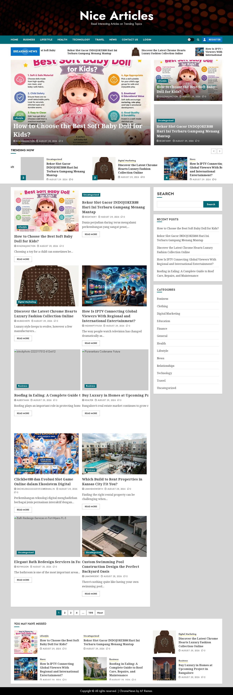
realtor (89, 400)
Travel (99, 39)
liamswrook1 (92, 576)
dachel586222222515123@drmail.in (36, 489)
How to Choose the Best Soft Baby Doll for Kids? (77, 130)
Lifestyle (46, 39)
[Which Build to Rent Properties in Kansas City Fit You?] (114, 453)
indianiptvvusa (93, 326)
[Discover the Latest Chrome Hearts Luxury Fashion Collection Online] (94, 168)
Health (62, 39)
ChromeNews (127, 691)
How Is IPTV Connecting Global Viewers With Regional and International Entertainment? (201, 169)
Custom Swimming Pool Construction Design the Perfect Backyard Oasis (110, 566)
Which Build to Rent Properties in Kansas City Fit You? (112, 481)
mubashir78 (23, 321)
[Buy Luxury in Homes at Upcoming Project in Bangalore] (164, 668)
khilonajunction (25, 141)
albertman (23, 400)
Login (147, 39)
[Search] (198, 39)
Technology (81, 39)
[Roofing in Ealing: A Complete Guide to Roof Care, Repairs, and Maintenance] (95, 668)
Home (14, 39)
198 (91, 612)
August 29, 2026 (48, 141)
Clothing (162, 306)
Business (29, 39)
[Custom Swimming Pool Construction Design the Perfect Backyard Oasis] (114, 536)
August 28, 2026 (116, 489)
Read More (23, 259)
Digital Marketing (117, 160)
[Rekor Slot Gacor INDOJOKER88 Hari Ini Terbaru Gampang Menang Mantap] (22, 168)
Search (165, 194)
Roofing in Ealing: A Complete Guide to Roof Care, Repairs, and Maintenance (126, 669)
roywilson (23, 567)
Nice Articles (117, 15)
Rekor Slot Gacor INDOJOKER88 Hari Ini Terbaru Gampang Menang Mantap (188, 131)
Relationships (165, 366)
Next (100, 612)
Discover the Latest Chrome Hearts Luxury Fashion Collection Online (127, 169)
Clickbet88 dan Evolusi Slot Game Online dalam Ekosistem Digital (43, 481)
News (113, 39)
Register (215, 39)
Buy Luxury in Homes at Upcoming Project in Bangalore (131, 395)
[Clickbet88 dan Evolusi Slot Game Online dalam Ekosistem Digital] (46, 453)
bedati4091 (165, 141)
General (162, 336)
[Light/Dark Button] (190, 39)
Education (163, 321)
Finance (162, 328)
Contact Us (130, 39)
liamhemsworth (94, 489)
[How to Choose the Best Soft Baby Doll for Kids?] (81, 102)
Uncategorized (165, 120)
